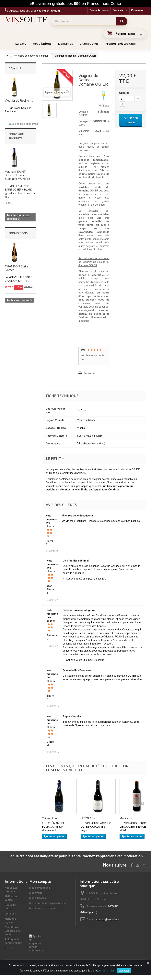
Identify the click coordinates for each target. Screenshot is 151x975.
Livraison (10, 913)
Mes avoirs (35, 892)
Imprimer (90, 373)
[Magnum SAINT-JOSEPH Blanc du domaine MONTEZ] (14, 157)
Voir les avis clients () (92, 357)
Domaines (65, 43)
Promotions (18, 233)
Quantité (124, 92)
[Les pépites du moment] (24, 123)
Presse (9, 948)
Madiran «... (127, 818)
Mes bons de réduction (43, 908)
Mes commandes (39, 887)
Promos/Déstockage (120, 43)
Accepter (124, 970)
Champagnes (89, 43)
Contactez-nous (99, 10)
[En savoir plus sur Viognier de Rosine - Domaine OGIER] (14, 87)
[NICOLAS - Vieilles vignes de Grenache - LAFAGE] (98, 796)
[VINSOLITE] (26, 20)
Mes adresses (37, 897)
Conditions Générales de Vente (13, 931)
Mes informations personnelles (48, 903)
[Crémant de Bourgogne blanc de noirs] (59, 796)
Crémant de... (50, 818)
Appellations (42, 43)
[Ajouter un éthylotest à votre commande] (36, 943)
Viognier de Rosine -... (19, 100)
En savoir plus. (107, 970)
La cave (20, 43)
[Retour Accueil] (6, 55)
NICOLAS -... (89, 818)
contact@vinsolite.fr (107, 919)
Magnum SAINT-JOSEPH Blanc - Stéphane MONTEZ (17, 175)
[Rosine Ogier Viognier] (49, 110)
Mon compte (40, 881)
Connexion (137, 10)
